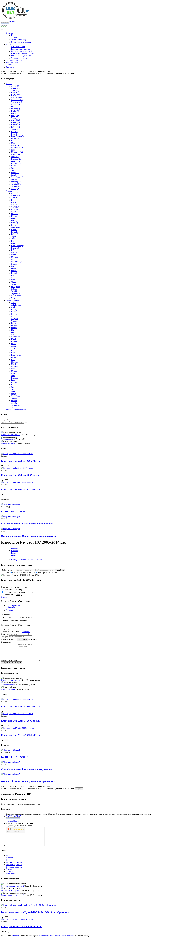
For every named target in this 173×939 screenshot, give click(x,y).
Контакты (10, 67)
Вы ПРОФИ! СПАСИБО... (15, 511)
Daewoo (14, 106)
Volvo (15, 188)
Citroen (16, 104)
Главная (14, 548)
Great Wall (15, 120)
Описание (10, 608)
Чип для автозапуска (20, 58)
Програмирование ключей (22, 53)
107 (12, 557)
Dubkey (15, 936)
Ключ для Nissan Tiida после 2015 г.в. (21, 926)
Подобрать (60, 570)
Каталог (9, 33)
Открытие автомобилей (21, 51)
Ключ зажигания (46, 936)
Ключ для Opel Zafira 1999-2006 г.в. (20, 460)
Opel (15, 157)
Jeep (13, 239)
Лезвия (14, 37)
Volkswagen (18, 186)
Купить (4, 597)
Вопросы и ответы (14, 862)
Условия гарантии (14, 60)
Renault (16, 163)
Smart (13, 175)
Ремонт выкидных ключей (22, 56)
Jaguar (15, 129)
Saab (13, 168)
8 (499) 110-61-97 (8, 21)
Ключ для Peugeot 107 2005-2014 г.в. (26, 560)
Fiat (14, 113)
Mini (13, 150)
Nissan (15, 154)
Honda (15, 122)
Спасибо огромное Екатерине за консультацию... (28, 523)
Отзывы (9, 65)
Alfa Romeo (16, 88)
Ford (15, 116)
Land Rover (17, 136)
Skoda (15, 173)
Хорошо (79, 789)
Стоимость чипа (11, 589)
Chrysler (16, 102)
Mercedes (17, 147)
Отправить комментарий (11, 663)
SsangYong (17, 177)
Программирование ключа (15, 592)
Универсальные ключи (21, 42)
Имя (3, 634)
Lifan (13, 141)
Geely (13, 118)
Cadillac (16, 97)
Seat (13, 170)
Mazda (15, 145)
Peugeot (16, 159)
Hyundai (16, 125)
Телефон (4, 637)
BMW (15, 95)
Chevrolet (17, 100)
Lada (14, 134)
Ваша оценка (6, 642)
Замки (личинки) (18, 40)
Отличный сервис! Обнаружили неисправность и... (29, 535)
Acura (15, 86)
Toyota (16, 184)
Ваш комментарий (9, 660)
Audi (15, 90)
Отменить (26, 632)
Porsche (15, 161)
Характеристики (13, 605)
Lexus (15, 138)
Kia (14, 131)
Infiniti (15, 127)
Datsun (15, 109)
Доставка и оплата (14, 62)
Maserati (14, 252)
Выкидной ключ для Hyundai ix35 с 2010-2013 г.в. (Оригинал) (35, 912)
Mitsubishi (17, 152)
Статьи (9, 869)
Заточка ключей (18, 46)
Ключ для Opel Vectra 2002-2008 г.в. (20, 489)
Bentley (14, 93)
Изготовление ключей (20, 49)
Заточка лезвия (10, 595)
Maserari (14, 143)
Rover (13, 166)
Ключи (14, 35)
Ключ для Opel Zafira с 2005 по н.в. (20, 475)
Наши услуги (12, 44)
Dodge (15, 111)
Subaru (14, 179)
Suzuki (16, 182)
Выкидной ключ (8, 444)
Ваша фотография (8, 639)
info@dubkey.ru (12, 821)
